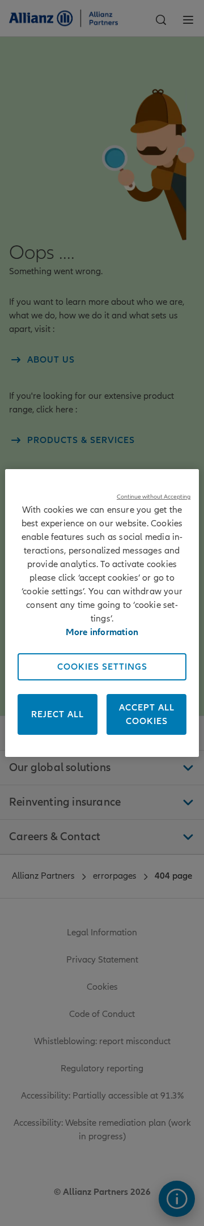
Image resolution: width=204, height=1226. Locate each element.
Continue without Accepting (153, 496)
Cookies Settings (102, 666)
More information (102, 632)
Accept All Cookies (147, 714)
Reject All (57, 714)
